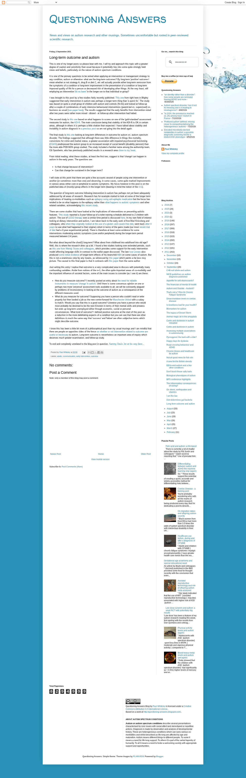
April (169, 424)
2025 (167, 209)
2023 (167, 213)
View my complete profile (172, 153)
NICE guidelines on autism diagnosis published (179, 275)
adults (59, 356)
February (171, 432)
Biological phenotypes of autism (181, 375)
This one (119, 97)
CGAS (53, 144)
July (169, 412)
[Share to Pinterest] (102, 352)
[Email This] (89, 352)
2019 (167, 220)
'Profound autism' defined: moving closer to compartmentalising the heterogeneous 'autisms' (179, 124)
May (169, 420)
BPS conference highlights (179, 379)
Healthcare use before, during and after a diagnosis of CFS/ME (186, 539)
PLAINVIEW (138, 756)
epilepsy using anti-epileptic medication (114, 199)
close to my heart (126, 150)
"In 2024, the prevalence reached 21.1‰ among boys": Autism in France (179, 116)
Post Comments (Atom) (72, 467)
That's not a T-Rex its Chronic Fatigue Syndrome (180, 293)
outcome (94, 356)
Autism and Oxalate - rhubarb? (180, 288)
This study (64, 214)
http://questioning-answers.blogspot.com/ (162, 712)
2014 (167, 240)
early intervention (83, 356)
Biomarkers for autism (176, 309)
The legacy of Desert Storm (179, 313)
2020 (167, 217)
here (123, 217)
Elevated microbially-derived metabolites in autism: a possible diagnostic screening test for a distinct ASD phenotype (179, 133)
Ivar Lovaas (135, 252)
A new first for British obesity (179, 361)
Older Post (146, 454)
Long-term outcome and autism (181, 404)
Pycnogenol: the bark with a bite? (182, 337)
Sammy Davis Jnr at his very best (125, 344)
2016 (167, 232)
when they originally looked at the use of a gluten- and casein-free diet (99, 224)
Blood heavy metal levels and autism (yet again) (186, 655)
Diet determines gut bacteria (179, 400)
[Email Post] (83, 352)
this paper (114, 258)
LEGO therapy (75, 217)
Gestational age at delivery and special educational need (178, 562)
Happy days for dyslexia (177, 341)
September (172, 267)
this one (73, 119)
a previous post (88, 128)
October (171, 263)
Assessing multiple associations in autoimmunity (181, 332)
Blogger (159, 756)
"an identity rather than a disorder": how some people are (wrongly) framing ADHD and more (179, 97)
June (169, 416)
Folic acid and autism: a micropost (181, 446)
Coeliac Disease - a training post (187, 490)
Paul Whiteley (171, 149)
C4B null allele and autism (178, 270)
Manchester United (122, 299)
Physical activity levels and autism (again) (186, 630)
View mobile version (100, 459)
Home (101, 454)
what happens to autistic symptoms (122, 202)
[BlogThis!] (92, 352)
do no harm (80, 91)
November (172, 259)
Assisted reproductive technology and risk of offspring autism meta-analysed (186, 586)
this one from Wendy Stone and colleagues (73, 248)
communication (69, 356)
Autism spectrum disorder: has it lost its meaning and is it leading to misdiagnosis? (180, 107)
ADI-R (77, 122)
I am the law (172, 396)
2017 (167, 228)
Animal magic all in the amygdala (182, 316)
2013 (167, 244)
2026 (167, 205)
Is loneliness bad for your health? (182, 305)
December (172, 255)
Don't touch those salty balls (179, 371)
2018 (167, 224)
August (170, 408)
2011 (167, 252)
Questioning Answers (108, 19)
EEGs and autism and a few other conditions (179, 366)
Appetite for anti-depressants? (180, 280)
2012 (167, 248)
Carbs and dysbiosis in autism (180, 327)
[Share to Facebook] (98, 352)
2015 (167, 236)
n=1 (140, 187)
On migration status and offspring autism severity (187, 513)
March (170, 428)
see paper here (75, 110)
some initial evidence (69, 255)
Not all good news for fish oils (180, 357)
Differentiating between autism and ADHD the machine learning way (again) (187, 467)
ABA (119, 255)
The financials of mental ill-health (181, 284)
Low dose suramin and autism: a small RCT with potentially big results (179, 610)
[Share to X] (95, 352)
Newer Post (55, 454)
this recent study (89, 205)
